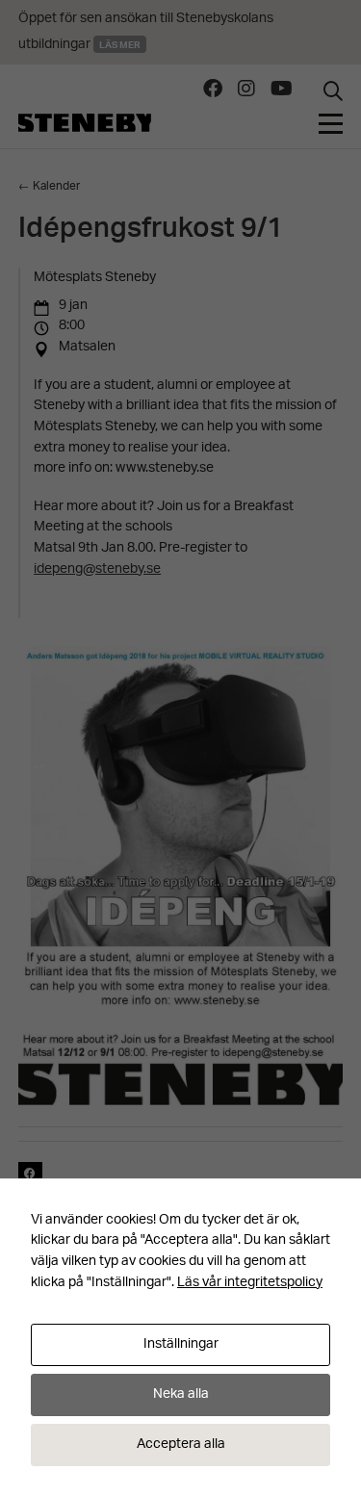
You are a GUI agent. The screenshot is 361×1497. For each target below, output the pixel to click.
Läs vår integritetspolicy (249, 1283)
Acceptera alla (181, 1444)
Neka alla (181, 1394)
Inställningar (181, 1344)
